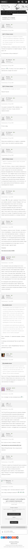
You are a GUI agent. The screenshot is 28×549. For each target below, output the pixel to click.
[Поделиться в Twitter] (2, 537)
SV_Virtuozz (9, 59)
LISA (7, 403)
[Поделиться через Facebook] (4, 537)
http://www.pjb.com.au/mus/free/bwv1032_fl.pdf (11, 445)
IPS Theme (11, 541)
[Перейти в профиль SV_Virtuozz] (3, 61)
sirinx (7, 353)
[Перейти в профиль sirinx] (3, 355)
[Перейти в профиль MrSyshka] (3, 480)
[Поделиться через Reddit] (13, 537)
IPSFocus (17, 541)
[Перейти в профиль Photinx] (3, 26)
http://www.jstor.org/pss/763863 (8, 250)
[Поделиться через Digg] (8, 537)
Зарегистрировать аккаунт (14, 514)
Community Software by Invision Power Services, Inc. (14, 546)
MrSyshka (8, 480)
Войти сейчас (14, 522)
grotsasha (8, 257)
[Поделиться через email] (17, 537)
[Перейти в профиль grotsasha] (3, 258)
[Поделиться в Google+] (6, 537)
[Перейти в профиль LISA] (3, 404)
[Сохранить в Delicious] (11, 537)
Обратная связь (14, 543)
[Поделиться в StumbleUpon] (15, 537)
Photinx (8, 19)
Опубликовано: (7, 30)
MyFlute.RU (8, 545)
